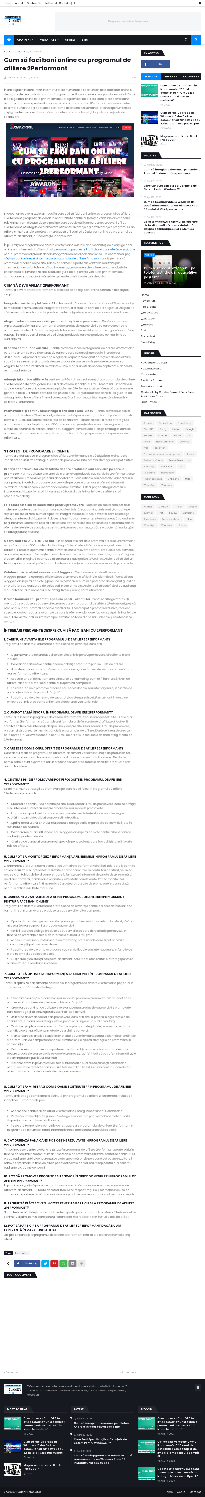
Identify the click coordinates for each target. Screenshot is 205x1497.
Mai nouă (12, 1372)
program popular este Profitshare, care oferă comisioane (94, 249)
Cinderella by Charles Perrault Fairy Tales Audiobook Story (168, 394)
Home (8, 3)
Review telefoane (153, 460)
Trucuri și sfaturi (151, 386)
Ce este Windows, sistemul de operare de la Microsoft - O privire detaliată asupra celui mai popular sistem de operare (171, 227)
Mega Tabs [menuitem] (48, 40)
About (19, 3)
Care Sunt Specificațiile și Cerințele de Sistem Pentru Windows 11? (170, 187)
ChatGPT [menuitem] (24, 40)
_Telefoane (149, 307)
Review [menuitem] (70, 40)
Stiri (143, 330)
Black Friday (184, 423)
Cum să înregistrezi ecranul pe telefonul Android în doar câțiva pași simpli (172, 171)
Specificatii (167, 466)
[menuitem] (9, 40)
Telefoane (149, 472)
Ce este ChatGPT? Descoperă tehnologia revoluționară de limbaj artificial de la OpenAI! (178, 1472)
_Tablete (147, 324)
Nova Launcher (165, 441)
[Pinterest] (54, 1263)
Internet (162, 435)
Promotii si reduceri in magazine (162, 454)
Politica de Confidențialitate (63, 3)
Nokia (147, 441)
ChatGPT (148, 429)
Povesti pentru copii (154, 362)
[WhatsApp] (63, 1263)
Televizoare (167, 472)
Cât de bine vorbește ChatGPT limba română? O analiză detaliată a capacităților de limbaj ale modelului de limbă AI (178, 1449)
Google (190, 429)
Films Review (149, 402)
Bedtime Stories (151, 380)
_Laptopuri (148, 318)
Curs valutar (149, 374)
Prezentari (148, 336)
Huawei (148, 435)
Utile (187, 478)
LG (189, 435)
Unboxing (173, 478)
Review (190, 454)
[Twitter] (45, 1263)
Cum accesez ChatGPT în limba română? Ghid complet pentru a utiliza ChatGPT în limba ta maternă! (178, 93)
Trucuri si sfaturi (153, 478)
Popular (151, 76)
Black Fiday (148, 342)
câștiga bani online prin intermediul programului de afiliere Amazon (51, 258)
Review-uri (148, 301)
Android (148, 423)
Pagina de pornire (16, 51)
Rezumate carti (151, 368)
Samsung (149, 466)
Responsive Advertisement (128, 21)
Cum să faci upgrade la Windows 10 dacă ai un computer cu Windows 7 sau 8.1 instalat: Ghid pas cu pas (180, 118)
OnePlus (184, 441)
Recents (171, 76)
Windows (166, 485)
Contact (195, 1492)
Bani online (37, 51)
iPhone (177, 435)
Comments (191, 76)
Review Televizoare (179, 460)
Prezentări (159, 447)
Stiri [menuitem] (84, 40)
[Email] (72, 1263)
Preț (146, 447)
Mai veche (127, 1372)
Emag (163, 429)
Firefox (176, 429)
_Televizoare (149, 312)
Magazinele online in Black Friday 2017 (179, 138)
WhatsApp (149, 485)
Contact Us (34, 3)
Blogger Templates (28, 1492)
